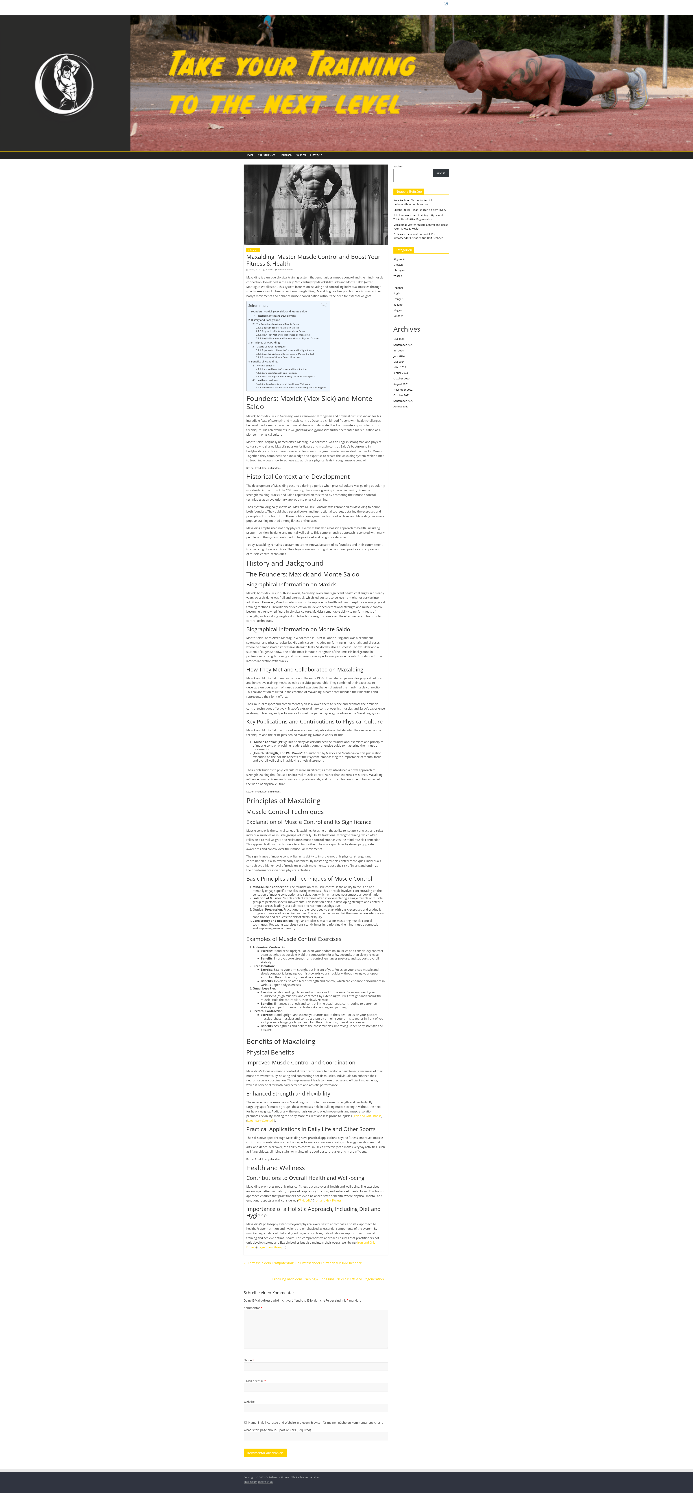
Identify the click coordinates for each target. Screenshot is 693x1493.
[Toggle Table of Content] (322, 306)
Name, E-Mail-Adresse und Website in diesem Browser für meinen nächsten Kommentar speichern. (315, 1423)
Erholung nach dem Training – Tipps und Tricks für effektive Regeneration (330, 1279)
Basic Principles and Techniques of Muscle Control (288, 354)
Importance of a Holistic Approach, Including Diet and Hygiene (294, 387)
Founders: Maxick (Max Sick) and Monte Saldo (279, 311)
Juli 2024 (398, 350)
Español (398, 287)
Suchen (397, 166)
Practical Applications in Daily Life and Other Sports (288, 376)
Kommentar (253, 1308)
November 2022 (403, 389)
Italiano (397, 304)
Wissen (301, 155)
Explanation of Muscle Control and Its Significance (288, 350)
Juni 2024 (399, 356)
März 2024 (399, 367)
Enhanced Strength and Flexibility (279, 372)
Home (250, 155)
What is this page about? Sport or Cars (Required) (277, 1430)
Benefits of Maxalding (264, 361)
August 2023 (400, 384)
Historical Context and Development (276, 315)
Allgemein (253, 250)
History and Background (265, 320)
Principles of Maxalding (265, 342)
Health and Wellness (267, 380)
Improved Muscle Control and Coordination (284, 369)
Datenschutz (265, 1481)
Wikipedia (304, 1200)
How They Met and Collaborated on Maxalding (286, 334)
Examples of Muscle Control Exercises (281, 357)
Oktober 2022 (401, 395)
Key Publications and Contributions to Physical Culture (290, 338)
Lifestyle (316, 155)
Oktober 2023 (401, 378)
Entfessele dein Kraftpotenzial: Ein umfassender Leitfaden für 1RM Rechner (302, 1263)
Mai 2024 (398, 361)
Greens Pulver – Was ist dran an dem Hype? (419, 209)
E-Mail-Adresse (255, 1381)
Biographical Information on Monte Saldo (283, 331)
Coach (269, 269)
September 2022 (403, 401)
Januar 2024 (400, 373)
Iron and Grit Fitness (367, 1116)
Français (398, 299)
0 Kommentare (285, 269)
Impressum (250, 1481)
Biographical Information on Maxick (280, 327)
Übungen (286, 155)
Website (249, 1402)
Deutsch (398, 315)
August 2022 (400, 406)
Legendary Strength (260, 1121)
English (397, 293)
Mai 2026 (398, 339)
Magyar (397, 310)
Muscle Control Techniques (271, 346)
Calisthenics (266, 155)
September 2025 (403, 345)
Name (249, 1360)
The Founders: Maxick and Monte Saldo (277, 324)
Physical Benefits (265, 365)
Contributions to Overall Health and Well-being (286, 384)
